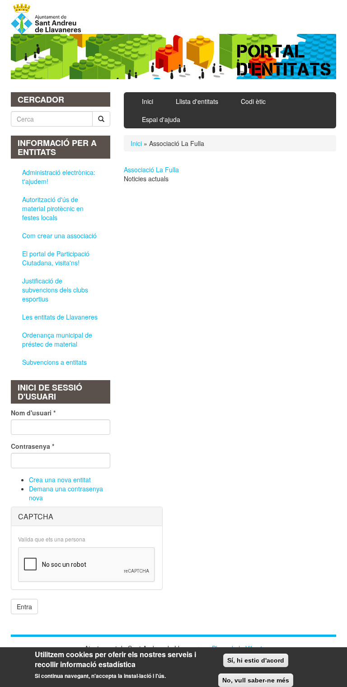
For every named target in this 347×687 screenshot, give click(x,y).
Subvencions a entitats (54, 362)
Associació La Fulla (151, 169)
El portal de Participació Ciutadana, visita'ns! (55, 258)
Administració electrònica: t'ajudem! (58, 177)
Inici (147, 101)
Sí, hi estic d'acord (255, 660)
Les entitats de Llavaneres (60, 316)
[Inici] (49, 19)
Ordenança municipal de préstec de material (57, 339)
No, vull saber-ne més (255, 680)
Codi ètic (253, 101)
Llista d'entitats (197, 101)
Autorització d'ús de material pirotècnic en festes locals (53, 208)
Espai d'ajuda (161, 119)
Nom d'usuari (33, 412)
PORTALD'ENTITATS (284, 60)
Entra (24, 606)
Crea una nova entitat (60, 479)
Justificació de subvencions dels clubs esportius (55, 289)
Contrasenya (32, 446)
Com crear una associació (59, 235)
